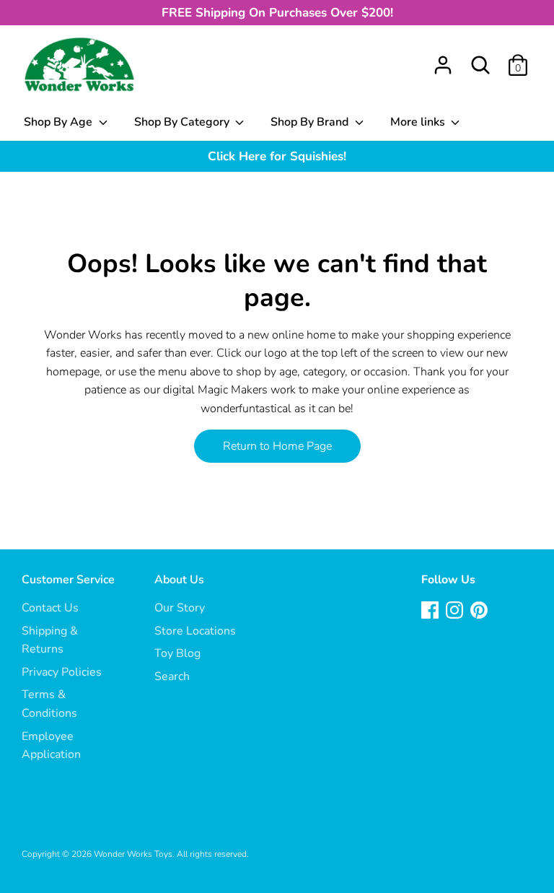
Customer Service (68, 580)
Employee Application (51, 745)
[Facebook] (431, 611)
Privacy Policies (62, 672)
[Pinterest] (480, 611)
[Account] (442, 59)
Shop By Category (183, 122)
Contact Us (50, 608)
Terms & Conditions (49, 704)
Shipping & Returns (50, 640)
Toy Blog (177, 653)
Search (172, 676)
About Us (179, 580)
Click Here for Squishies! (277, 156)
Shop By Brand (311, 122)
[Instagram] (456, 611)
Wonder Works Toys (133, 854)
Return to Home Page (277, 446)
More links (419, 122)
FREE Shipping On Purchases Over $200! (277, 12)
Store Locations (195, 631)
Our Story (179, 608)
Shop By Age (59, 122)
